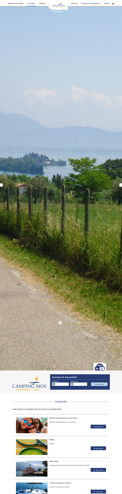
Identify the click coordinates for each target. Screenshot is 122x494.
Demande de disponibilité (99, 385)
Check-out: (74, 381)
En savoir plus (98, 427)
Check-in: (55, 381)
